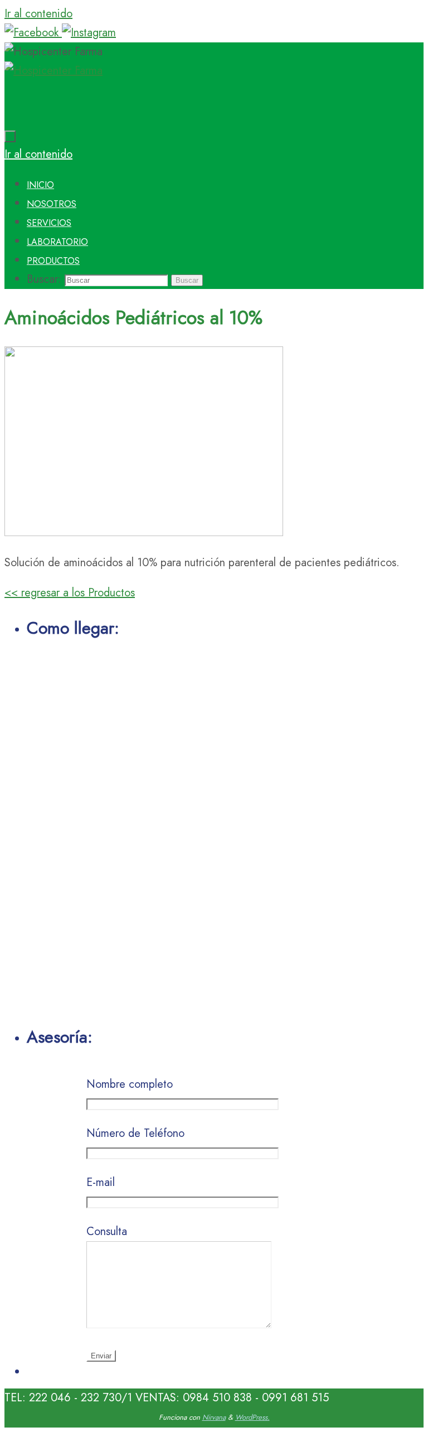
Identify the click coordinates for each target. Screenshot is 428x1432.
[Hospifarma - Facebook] (33, 33)
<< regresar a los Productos (69, 593)
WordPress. (252, 1417)
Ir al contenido (38, 14)
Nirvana (214, 1417)
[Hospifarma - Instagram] (89, 33)
